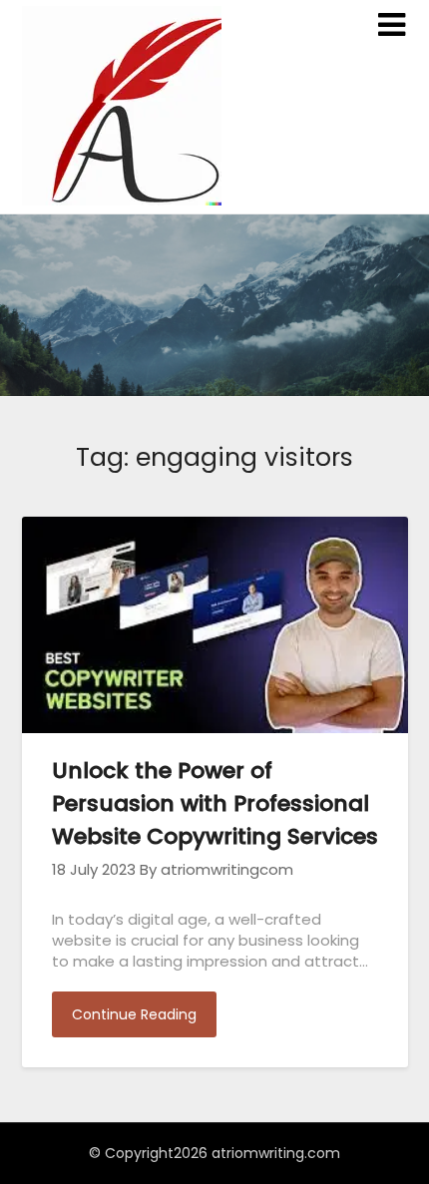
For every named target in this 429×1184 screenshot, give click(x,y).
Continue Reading (134, 1014)
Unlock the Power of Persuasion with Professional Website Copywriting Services (215, 803)
